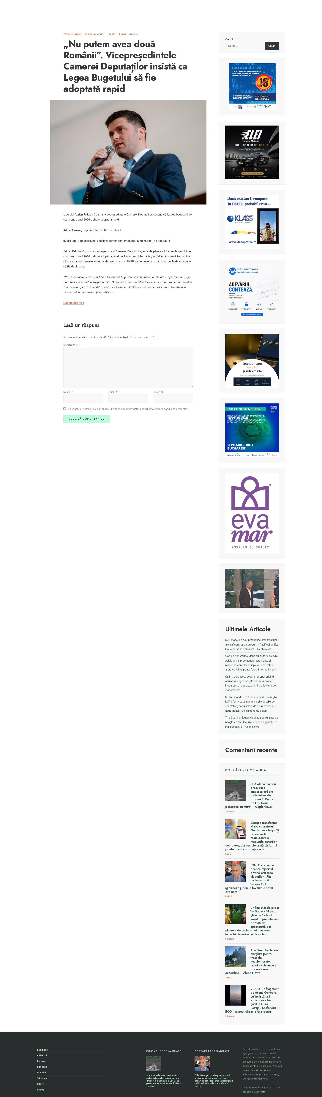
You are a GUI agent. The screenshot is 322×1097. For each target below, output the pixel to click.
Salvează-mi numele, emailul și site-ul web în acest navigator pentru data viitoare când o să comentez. (128, 408)
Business (42, 1049)
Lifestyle (42, 1066)
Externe (41, 1061)
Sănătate (229, 811)
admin (78, 34)
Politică (122, 34)
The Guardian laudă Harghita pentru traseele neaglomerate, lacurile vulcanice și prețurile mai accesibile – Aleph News (251, 722)
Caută (229, 39)
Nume (68, 391)
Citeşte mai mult (73, 303)
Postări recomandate (248, 770)
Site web (159, 391)
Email (112, 391)
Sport (40, 1083)
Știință (228, 854)
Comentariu (71, 344)
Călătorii (42, 1055)
